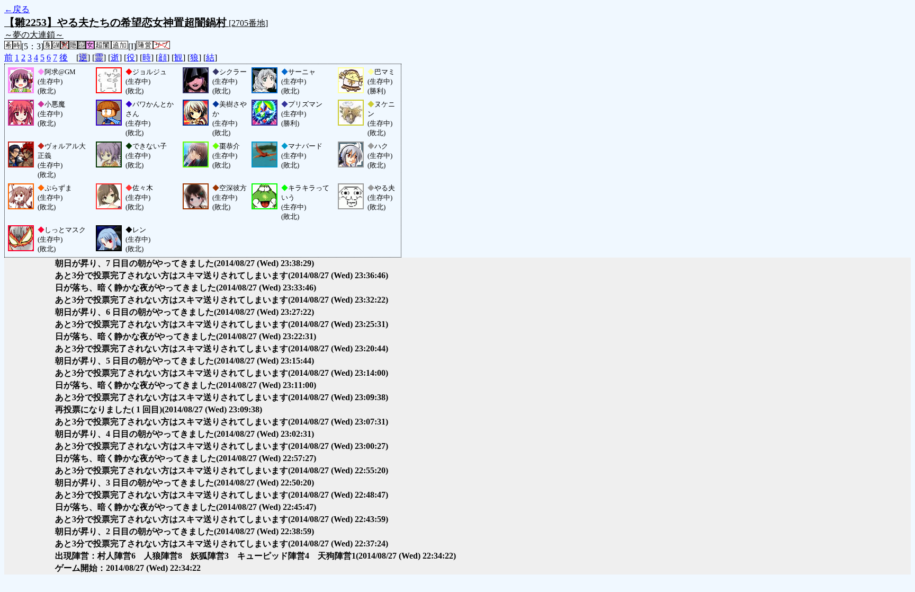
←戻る (17, 9)
